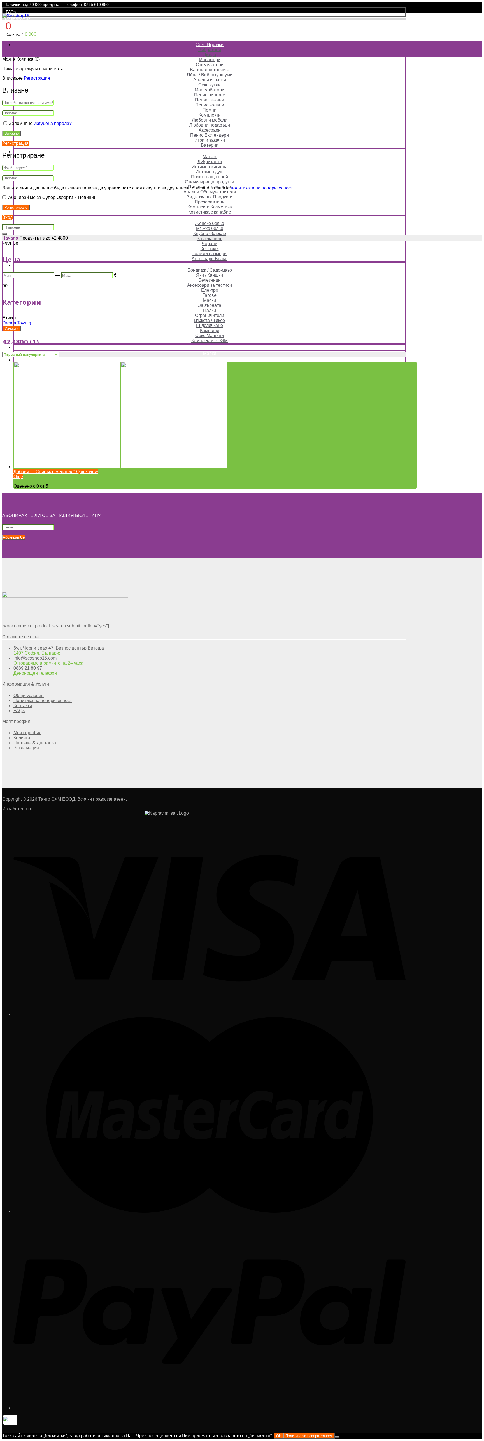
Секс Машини (209, 335)
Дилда (209, 54)
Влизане (11, 133)
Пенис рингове (209, 95)
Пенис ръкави (209, 100)
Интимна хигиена (210, 166)
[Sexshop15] (15, 15)
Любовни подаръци (209, 125)
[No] (337, 1437)
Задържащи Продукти (209, 197)
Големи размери (209, 253)
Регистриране (15, 207)
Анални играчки (209, 79)
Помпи (210, 110)
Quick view (86, 471)
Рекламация (26, 747)
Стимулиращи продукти (209, 181)
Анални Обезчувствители (209, 191)
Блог (210, 359)
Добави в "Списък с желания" (44, 471)
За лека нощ (209, 238)
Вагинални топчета (209, 69)
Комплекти (210, 115)
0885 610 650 (96, 4)
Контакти (22, 705)
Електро (209, 290)
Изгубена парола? (53, 123)
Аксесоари (210, 130)
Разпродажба (210, 347)
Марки (209, 353)
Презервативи (210, 202)
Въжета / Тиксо (209, 320)
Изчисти (11, 328)
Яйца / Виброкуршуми (209, 74)
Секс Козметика (209, 151)
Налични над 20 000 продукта (31, 4)
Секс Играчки (210, 44)
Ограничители (209, 315)
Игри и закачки (209, 140)
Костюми (210, 248)
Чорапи (209, 243)
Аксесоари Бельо (209, 258)
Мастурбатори (209, 89)
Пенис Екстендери (209, 135)
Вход (7, 217)
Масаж (210, 156)
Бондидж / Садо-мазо (209, 270)
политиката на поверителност (261, 188)
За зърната (209, 305)
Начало (10, 238)
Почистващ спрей (209, 176)
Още (18, 476)
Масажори (209, 59)
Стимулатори (210, 64)
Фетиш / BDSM (209, 265)
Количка (21, 737)
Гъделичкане (209, 325)
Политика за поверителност (308, 1436)
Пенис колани (209, 105)
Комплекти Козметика (209, 207)
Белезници (209, 280)
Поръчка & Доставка (34, 742)
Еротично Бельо (209, 218)
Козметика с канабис (209, 212)
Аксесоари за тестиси (209, 285)
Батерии (209, 145)
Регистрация (37, 78)
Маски (209, 300)
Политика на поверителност (42, 700)
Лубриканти (209, 161)
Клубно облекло (209, 233)
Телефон (73, 4)
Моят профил (17, 19)
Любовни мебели (209, 120)
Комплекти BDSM (209, 340)
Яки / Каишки (209, 275)
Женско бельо (209, 223)
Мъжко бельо (209, 228)
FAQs (11, 12)
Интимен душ (210, 171)
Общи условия (28, 695)
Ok (278, 1436)
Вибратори (209, 49)
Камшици (209, 330)
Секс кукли (209, 84)
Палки (209, 310)
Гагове (210, 295)
